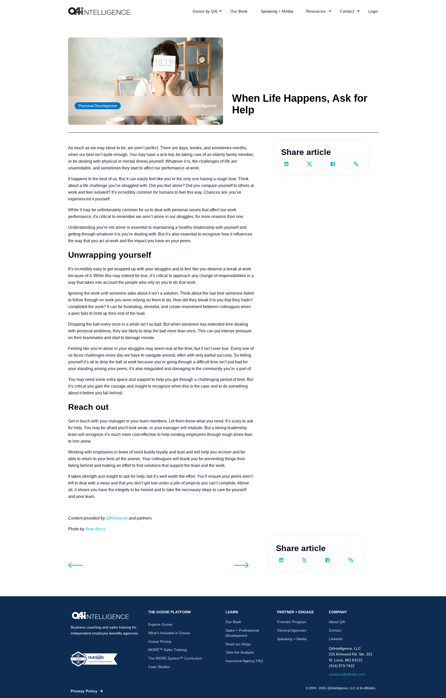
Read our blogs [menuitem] (238, 644)
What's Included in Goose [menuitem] (169, 633)
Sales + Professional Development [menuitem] (242, 633)
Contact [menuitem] (335, 630)
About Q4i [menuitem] (337, 622)
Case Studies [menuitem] (159, 667)
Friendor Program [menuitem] (291, 622)
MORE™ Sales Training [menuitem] (167, 650)
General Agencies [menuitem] (291, 630)
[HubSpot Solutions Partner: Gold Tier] (94, 659)
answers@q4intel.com (347, 674)
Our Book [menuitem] (233, 622)
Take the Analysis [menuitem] (240, 652)
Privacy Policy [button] (84, 691)
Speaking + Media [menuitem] (292, 639)
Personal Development (97, 106)
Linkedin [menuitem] (336, 639)
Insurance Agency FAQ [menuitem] (244, 661)
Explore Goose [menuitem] (160, 624)
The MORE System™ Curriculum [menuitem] (175, 658)
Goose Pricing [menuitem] (159, 641)
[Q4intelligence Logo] (100, 615)
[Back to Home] (99, 11)
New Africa (95, 529)
